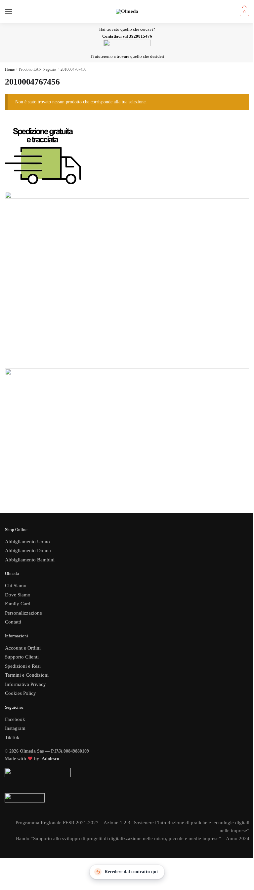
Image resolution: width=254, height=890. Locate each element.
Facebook (15, 719)
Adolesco (50, 758)
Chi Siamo (15, 585)
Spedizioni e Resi (23, 666)
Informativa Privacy (25, 684)
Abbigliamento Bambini (30, 559)
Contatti (13, 621)
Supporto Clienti (22, 656)
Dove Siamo (17, 594)
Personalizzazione (23, 613)
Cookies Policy (21, 693)
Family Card (17, 603)
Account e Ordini (23, 648)
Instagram (15, 728)
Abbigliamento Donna (28, 550)
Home (10, 69)
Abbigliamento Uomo (27, 541)
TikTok (12, 737)
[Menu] (15, 12)
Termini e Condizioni (27, 675)
